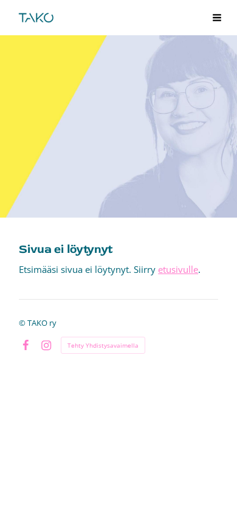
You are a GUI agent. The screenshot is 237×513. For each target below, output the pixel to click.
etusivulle (178, 269)
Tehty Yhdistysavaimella (103, 345)
